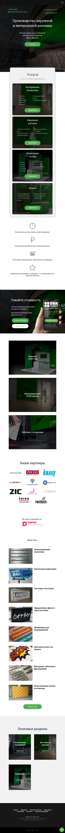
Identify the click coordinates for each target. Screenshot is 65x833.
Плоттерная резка (39, 196)
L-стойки (23, 171)
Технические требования (20, 743)
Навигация (22, 102)
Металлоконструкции (40, 133)
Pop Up (23, 164)
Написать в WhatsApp (20, 320)
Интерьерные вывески (40, 100)
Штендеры (37, 131)
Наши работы (48, 810)
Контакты (29, 811)
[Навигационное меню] (62, 2)
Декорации (22, 100)
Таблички (22, 104)
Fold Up (23, 166)
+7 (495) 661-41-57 (50, 10)
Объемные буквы (22, 135)
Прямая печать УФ (40, 194)
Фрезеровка (37, 198)
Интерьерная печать (23, 196)
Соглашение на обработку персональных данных (32, 818)
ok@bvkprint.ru (51, 13)
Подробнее (32, 44)
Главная (15, 810)
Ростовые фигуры (38, 166)
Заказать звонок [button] (20, 326)
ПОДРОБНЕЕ (32, 110)
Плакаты (21, 98)
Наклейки (22, 96)
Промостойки (37, 164)
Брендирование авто (40, 129)
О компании (20, 811)
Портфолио (20, 774)
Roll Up (23, 162)
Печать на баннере (23, 194)
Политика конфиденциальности (32, 820)
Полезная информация (41, 811)
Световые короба (22, 133)
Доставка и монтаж (45, 743)
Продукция (24, 810)
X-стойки (23, 168)
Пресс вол (36, 162)
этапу (39, 274)
